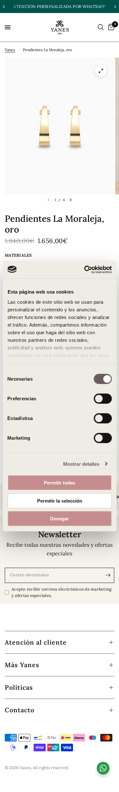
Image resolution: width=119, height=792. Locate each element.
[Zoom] (101, 71)
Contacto (19, 710)
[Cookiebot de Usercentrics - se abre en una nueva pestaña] (85, 269)
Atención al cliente (36, 642)
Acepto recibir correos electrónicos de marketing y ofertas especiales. (61, 592)
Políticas (19, 687)
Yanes (10, 49)
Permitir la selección (59, 500)
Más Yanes (22, 665)
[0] (110, 27)
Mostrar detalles (81, 463)
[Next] (70, 199)
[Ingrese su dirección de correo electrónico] (108, 575)
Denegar (59, 518)
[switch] (103, 399)
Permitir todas (59, 482)
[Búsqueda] (101, 27)
